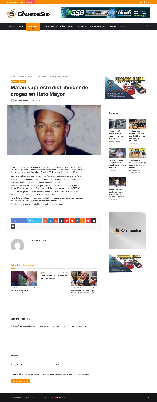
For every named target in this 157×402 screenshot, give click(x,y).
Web (57, 365)
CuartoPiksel (62, 398)
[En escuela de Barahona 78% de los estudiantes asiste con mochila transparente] (137, 153)
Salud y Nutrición (97, 26)
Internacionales (49, 26)
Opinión (112, 26)
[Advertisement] (78, 51)
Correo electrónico (19, 365)
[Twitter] (148, 397)
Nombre (14, 356)
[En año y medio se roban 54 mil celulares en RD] (24, 278)
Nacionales (33, 26)
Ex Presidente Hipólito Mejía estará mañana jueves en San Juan (83, 292)
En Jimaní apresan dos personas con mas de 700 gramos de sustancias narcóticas (137, 136)
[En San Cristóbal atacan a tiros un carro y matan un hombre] (117, 124)
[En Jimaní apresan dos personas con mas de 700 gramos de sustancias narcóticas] (137, 124)
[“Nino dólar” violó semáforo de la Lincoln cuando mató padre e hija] (117, 153)
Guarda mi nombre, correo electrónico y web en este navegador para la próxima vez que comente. (51, 374)
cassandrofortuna (21, 101)
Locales (20, 26)
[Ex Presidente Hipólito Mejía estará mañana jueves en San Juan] (84, 278)
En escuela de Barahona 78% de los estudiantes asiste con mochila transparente (137, 165)
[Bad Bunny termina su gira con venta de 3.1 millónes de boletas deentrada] (117, 182)
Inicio (11, 26)
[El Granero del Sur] (28, 13)
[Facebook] (145, 397)
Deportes (82, 26)
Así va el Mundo (67, 26)
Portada (22, 82)
